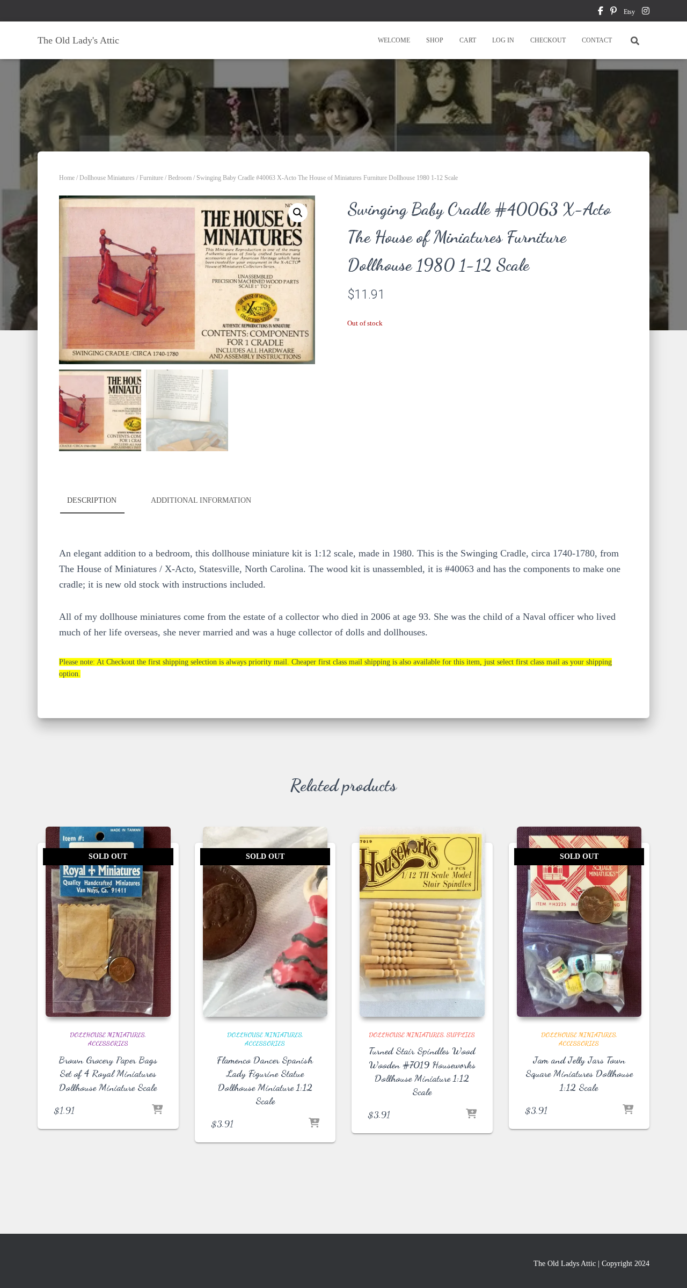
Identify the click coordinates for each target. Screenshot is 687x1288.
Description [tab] (91, 500)
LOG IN (503, 40)
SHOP (434, 40)
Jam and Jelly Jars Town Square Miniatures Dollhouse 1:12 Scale (579, 1073)
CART (467, 40)
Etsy (629, 12)
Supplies (461, 1034)
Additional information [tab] (201, 500)
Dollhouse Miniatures (107, 178)
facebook (600, 12)
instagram (645, 12)
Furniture (151, 178)
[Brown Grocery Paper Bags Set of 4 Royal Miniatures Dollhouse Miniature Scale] (108, 922)
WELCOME (394, 40)
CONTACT (597, 40)
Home (67, 178)
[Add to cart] (471, 1114)
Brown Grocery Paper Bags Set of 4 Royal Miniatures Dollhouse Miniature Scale (108, 1073)
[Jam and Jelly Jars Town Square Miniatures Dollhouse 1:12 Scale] (579, 922)
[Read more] (157, 1110)
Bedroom (180, 178)
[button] (298, 212)
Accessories (108, 1043)
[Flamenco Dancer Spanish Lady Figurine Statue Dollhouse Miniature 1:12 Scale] (265, 922)
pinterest (613, 12)
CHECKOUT (548, 40)
